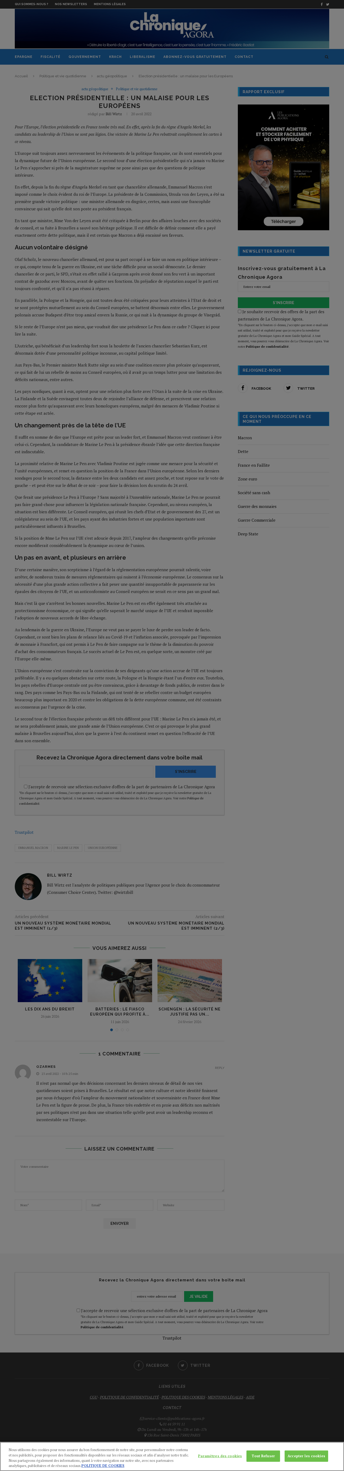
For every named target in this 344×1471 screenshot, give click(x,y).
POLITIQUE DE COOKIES (102, 1465)
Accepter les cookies (306, 1455)
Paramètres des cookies (220, 1455)
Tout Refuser (263, 1455)
